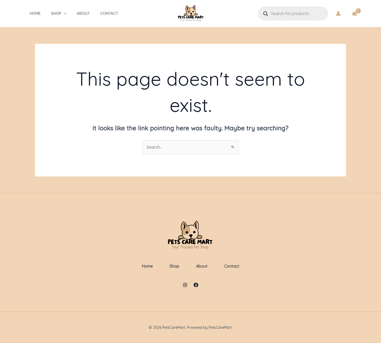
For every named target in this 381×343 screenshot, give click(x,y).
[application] (63, 13)
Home (35, 13)
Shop (56, 13)
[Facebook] (196, 285)
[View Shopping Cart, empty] (354, 13)
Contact (109, 13)
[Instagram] (185, 285)
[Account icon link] (338, 13)
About (83, 13)
